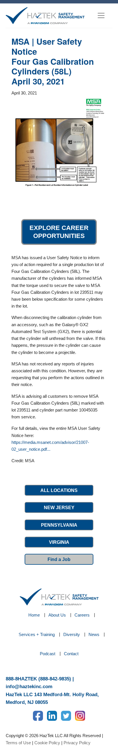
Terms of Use (18, 742)
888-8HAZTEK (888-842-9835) (38, 679)
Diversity (71, 634)
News (93, 634)
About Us (57, 615)
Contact (71, 653)
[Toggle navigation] (101, 15)
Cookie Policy (47, 742)
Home (34, 615)
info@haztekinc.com (29, 686)
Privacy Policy (77, 742)
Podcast (47, 653)
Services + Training (37, 634)
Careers (82, 615)
